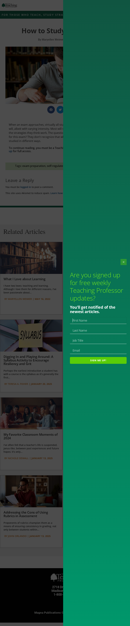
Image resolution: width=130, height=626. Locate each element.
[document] (65, 313)
